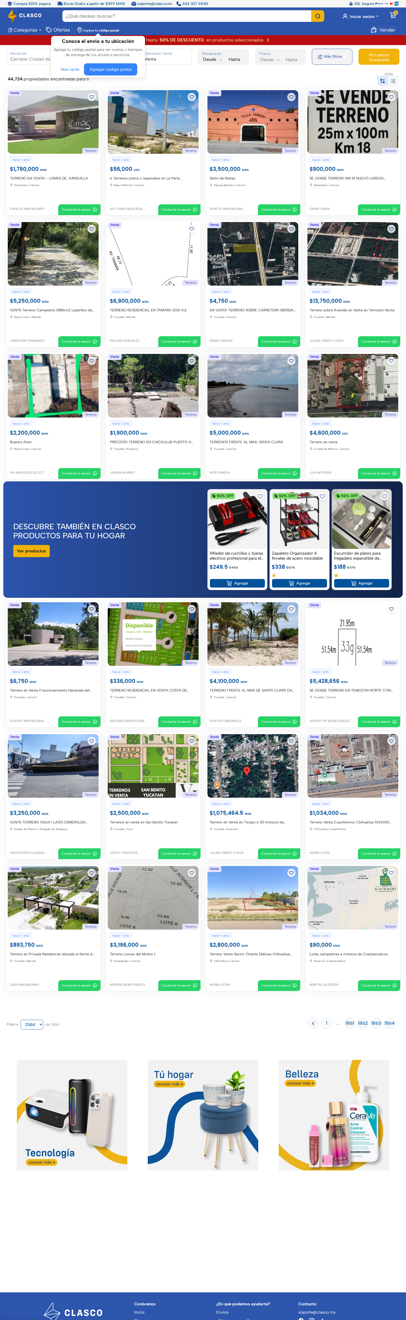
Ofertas (61, 29)
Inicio (139, 1312)
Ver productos (31, 550)
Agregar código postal (109, 68)
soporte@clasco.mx (154, 3)
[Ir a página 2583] (313, 1021)
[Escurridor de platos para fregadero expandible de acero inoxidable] (361, 518)
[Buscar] (317, 15)
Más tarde (71, 68)
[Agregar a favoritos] (92, 97)
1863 (376, 1021)
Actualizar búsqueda (379, 57)
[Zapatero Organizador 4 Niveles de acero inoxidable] (299, 518)
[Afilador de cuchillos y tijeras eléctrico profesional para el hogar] (237, 518)
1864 (389, 1021)
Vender (387, 29)
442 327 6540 (195, 3)
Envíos (222, 1312)
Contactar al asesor (76, 210)
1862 (363, 1021)
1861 (350, 1021)
